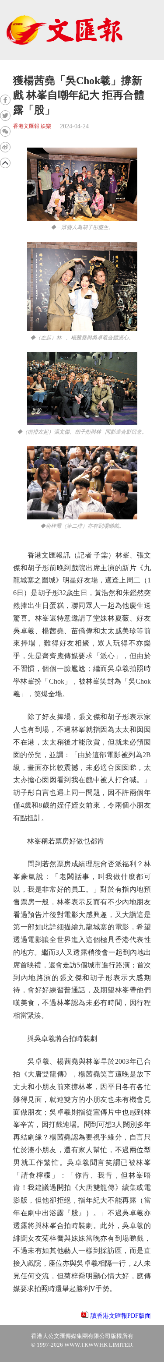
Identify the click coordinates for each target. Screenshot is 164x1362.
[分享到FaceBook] (5, 100)
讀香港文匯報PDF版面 (121, 1316)
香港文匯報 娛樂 (32, 126)
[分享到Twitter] (5, 115)
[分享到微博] (5, 147)
